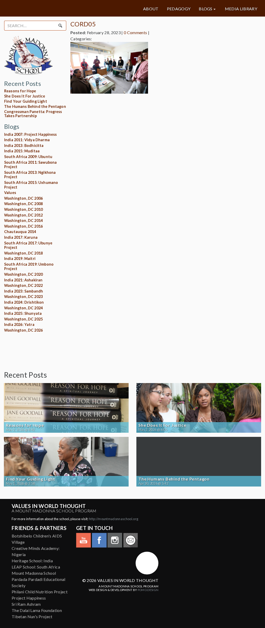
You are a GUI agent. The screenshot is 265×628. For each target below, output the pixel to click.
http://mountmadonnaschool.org (113, 519)
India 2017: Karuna (21, 237)
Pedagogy (179, 9)
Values (10, 192)
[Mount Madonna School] (147, 563)
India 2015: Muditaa (22, 151)
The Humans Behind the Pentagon (35, 106)
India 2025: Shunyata (23, 313)
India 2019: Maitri (19, 258)
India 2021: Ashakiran (23, 280)
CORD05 (83, 24)
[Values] (47, 8)
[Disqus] (165, 162)
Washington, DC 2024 (23, 308)
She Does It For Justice (24, 96)
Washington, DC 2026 (23, 330)
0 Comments (135, 32)
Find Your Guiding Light (25, 101)
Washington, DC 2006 (23, 198)
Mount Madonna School (34, 573)
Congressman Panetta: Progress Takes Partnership (33, 113)
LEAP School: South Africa (36, 566)
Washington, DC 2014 (23, 220)
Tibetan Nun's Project (32, 616)
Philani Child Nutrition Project (40, 591)
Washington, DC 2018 (23, 253)
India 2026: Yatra (19, 324)
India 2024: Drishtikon (24, 302)
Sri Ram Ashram (26, 604)
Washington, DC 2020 (23, 274)
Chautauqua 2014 (20, 231)
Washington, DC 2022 (23, 285)
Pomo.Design (148, 590)
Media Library (241, 9)
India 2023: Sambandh (23, 291)
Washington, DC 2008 (23, 203)
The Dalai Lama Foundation (37, 610)
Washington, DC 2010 (23, 209)
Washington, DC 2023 (23, 296)
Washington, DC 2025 (23, 319)
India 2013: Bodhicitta (24, 145)
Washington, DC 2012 (23, 215)
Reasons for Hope (20, 91)
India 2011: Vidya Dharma (27, 140)
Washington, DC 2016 (23, 226)
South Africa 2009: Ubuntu (28, 156)
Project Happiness (29, 597)
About (151, 9)
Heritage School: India (32, 560)
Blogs (205, 9)
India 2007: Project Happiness (30, 134)
